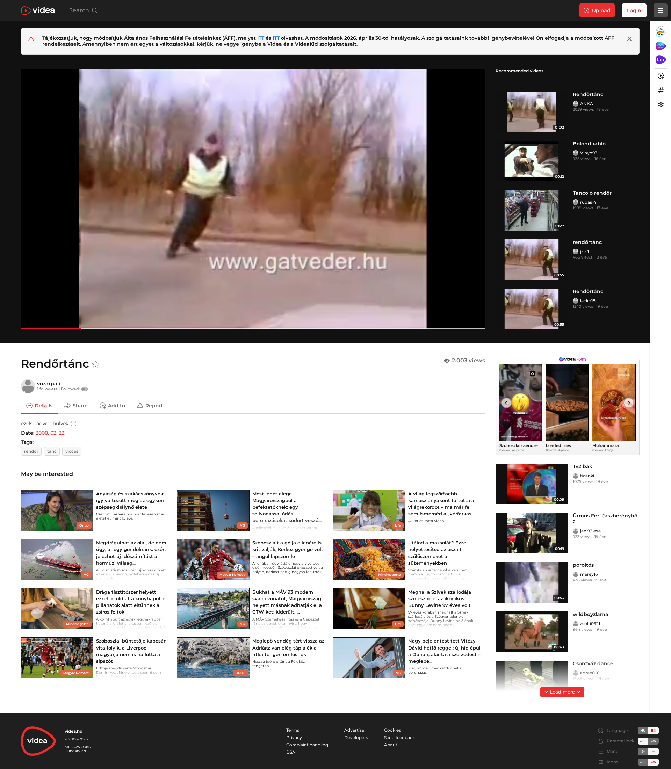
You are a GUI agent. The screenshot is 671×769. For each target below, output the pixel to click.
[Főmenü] (661, 10)
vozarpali (48, 383)
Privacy (294, 737)
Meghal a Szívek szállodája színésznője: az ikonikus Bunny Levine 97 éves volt (439, 598)
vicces (71, 451)
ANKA (586, 103)
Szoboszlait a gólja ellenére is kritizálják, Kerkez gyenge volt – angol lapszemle (287, 549)
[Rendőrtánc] (532, 112)
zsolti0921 (590, 623)
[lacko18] (575, 301)
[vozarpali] (28, 386)
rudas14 (588, 202)
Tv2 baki (583, 466)
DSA (290, 752)
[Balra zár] (643, 751)
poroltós (583, 565)
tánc (52, 451)
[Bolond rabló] (532, 161)
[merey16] (575, 574)
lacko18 (588, 300)
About (390, 744)
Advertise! (354, 730)
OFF (643, 762)
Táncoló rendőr (592, 193)
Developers (356, 737)
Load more (562, 692)
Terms (292, 730)
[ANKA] (575, 104)
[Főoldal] (38, 10)
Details (43, 405)
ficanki (587, 475)
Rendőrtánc (588, 94)
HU (643, 730)
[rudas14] (575, 202)
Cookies (392, 730)
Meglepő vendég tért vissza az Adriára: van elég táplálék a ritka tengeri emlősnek (288, 647)
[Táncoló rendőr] (532, 210)
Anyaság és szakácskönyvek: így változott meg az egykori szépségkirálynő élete (130, 500)
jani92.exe (590, 531)
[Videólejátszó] (253, 198)
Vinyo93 (588, 152)
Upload (601, 10)
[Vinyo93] (575, 153)
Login (634, 10)
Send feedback (399, 737)
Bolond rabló (589, 143)
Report (154, 405)
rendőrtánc (587, 242)
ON (653, 741)
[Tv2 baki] (532, 484)
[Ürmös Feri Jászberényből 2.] (532, 533)
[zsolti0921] (575, 623)
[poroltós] (532, 582)
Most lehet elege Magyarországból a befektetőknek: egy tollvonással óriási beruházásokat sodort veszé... (287, 507)
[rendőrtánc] (532, 259)
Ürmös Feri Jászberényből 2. (606, 519)
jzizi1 (584, 251)
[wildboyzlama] (532, 631)
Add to (116, 405)
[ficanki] (575, 476)
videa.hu (73, 731)
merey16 (589, 574)
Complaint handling (307, 744)
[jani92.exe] (575, 531)
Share (80, 405)
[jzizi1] (575, 251)
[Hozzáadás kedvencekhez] (95, 364)
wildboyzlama (590, 614)
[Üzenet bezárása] (629, 39)
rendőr (31, 451)
